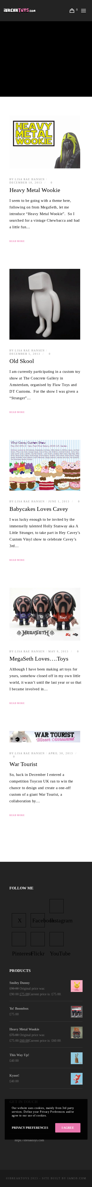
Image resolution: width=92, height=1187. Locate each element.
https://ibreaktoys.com (29, 1140)
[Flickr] (38, 939)
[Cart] (72, 10)
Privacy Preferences (30, 1127)
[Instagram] (57, 906)
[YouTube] (57, 939)
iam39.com (76, 1178)
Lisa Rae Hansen (30, 179)
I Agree (68, 1127)
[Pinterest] (19, 939)
